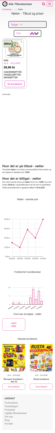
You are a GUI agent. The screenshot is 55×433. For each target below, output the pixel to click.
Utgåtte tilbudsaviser (16, 413)
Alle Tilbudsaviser (20, 4)
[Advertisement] (27, 122)
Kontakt (9, 423)
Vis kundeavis (14, 386)
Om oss (9, 416)
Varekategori (11, 406)
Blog (7, 420)
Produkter (10, 409)
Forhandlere (11, 402)
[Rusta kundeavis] (41, 357)
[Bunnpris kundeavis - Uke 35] (13, 357)
